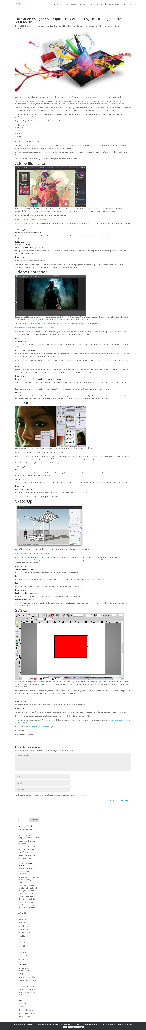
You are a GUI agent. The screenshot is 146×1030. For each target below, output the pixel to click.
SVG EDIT (18, 697)
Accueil (56, 4)
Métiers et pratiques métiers (109, 26)
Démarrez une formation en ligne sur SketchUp (33, 553)
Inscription (22, 1003)
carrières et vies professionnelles (37, 26)
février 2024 (22, 919)
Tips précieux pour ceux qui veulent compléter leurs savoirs (27, 992)
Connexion (22, 1007)
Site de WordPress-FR (26, 1017)
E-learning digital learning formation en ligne (83, 26)
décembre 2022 (23, 956)
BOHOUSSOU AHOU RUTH (27, 885)
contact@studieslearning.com (39, 727)
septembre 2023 (24, 933)
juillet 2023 (22, 939)
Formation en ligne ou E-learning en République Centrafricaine (27, 849)
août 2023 (22, 936)
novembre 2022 (23, 959)
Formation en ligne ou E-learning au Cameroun (27, 871)
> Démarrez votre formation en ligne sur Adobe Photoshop (36, 328)
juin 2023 (21, 943)
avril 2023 (21, 949)
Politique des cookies (76, 1027)
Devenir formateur (87, 4)
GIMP (26, 463)
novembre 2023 (23, 926)
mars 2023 (22, 952)
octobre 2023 (23, 929)
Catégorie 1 (22, 974)
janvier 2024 (22, 923)
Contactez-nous (115, 4)
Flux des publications (25, 1010)
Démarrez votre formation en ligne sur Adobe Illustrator (34, 219)
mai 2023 (21, 946)
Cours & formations (69, 4)
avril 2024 (21, 916)
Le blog (99, 4)
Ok (65, 1027)
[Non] (143, 1026)
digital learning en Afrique (58, 26)
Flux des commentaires (26, 1013)
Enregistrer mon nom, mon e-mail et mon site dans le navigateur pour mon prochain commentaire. (52, 795)
